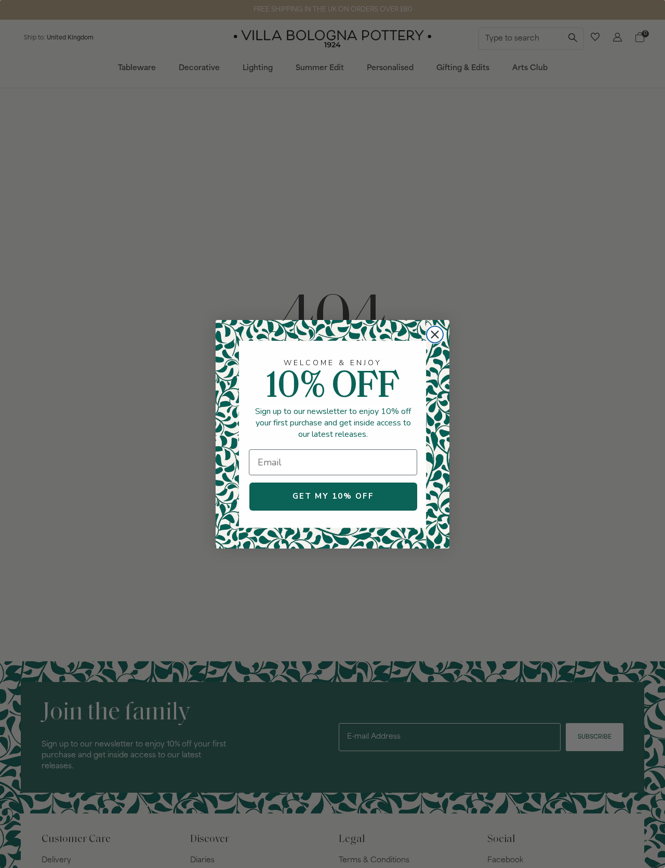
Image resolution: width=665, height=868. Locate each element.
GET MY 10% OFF (333, 496)
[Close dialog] (435, 334)
